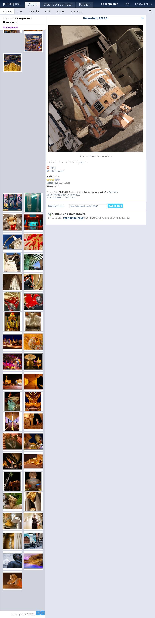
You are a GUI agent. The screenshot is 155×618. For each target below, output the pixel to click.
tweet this (115, 205)
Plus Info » (113, 191)
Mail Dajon (77, 11)
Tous (20, 11)
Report (53, 167)
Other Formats (57, 170)
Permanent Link (56, 205)
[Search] (150, 11)
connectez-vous (73, 217)
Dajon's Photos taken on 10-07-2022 (63, 194)
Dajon (32, 4)
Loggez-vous (52, 182)
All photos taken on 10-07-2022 (61, 197)
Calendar (34, 11)
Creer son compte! (57, 4)
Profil (48, 11)
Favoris (61, 11)
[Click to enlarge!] (96, 88)
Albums (7, 11)
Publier (84, 4)
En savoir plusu (143, 3)
